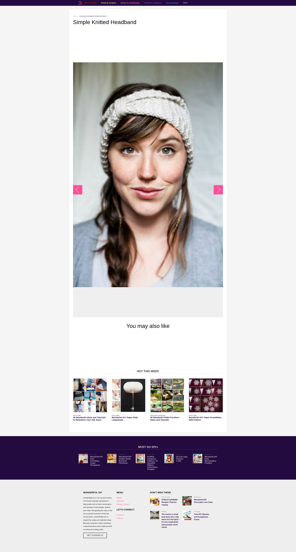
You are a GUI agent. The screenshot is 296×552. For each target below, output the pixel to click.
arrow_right (217, 190)
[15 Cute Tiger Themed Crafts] (169, 458)
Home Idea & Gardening (157, 415)
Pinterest (120, 518)
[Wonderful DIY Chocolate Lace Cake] (187, 501)
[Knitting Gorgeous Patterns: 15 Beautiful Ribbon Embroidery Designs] (140, 458)
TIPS (185, 3)
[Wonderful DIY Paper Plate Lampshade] (129, 395)
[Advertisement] (142, 44)
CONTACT (120, 501)
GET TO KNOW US (95, 535)
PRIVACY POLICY (123, 504)
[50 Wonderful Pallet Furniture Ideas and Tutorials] (167, 395)
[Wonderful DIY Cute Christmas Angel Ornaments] (83, 458)
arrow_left (79, 190)
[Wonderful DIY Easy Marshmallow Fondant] (197, 458)
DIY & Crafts (90, 3)
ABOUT (119, 498)
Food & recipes (108, 3)
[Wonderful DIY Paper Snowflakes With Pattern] (206, 395)
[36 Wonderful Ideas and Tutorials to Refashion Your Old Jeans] (90, 395)
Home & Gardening (130, 3)
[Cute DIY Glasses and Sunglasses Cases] (187, 515)
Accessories (172, 3)
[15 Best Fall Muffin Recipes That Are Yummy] (154, 501)
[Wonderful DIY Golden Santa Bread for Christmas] (111, 458)
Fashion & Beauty (153, 3)
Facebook (120, 515)
